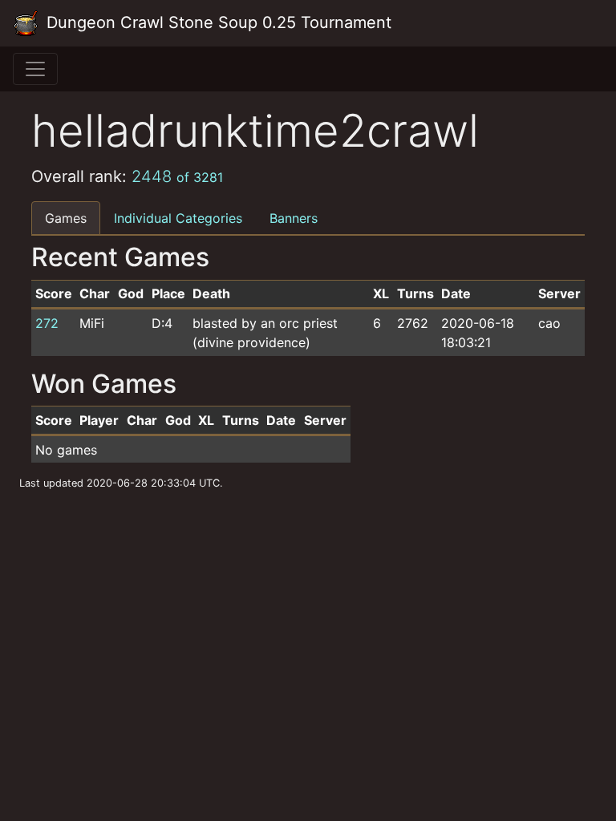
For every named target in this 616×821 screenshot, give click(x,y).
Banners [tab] (294, 218)
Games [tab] (66, 218)
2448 (177, 176)
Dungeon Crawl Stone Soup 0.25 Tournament (216, 22)
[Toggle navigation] (35, 69)
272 (47, 323)
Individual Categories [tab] (178, 218)
